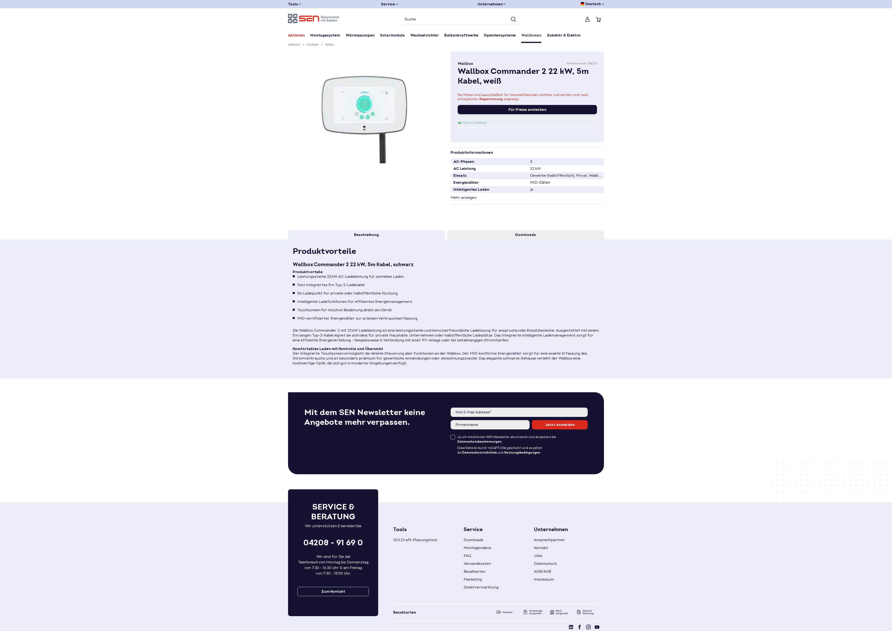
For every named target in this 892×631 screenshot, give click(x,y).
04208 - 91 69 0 (333, 543)
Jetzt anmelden (560, 424)
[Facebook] (579, 628)
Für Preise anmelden (527, 109)
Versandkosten (477, 563)
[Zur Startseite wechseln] (313, 18)
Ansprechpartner (549, 540)
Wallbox (465, 63)
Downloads (473, 540)
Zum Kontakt (333, 591)
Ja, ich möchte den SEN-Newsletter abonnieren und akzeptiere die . (506, 439)
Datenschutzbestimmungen (479, 442)
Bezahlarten (474, 571)
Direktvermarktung (481, 587)
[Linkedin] (571, 628)
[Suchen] (513, 19)
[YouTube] (597, 628)
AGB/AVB (542, 571)
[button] (464, 197)
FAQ (467, 555)
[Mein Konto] (587, 19)
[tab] (366, 234)
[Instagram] (588, 628)
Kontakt (541, 548)
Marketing (473, 579)
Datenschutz (545, 563)
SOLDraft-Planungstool (415, 540)
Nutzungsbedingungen (522, 452)
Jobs (538, 555)
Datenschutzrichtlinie (479, 452)
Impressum (544, 579)
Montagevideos (477, 548)
